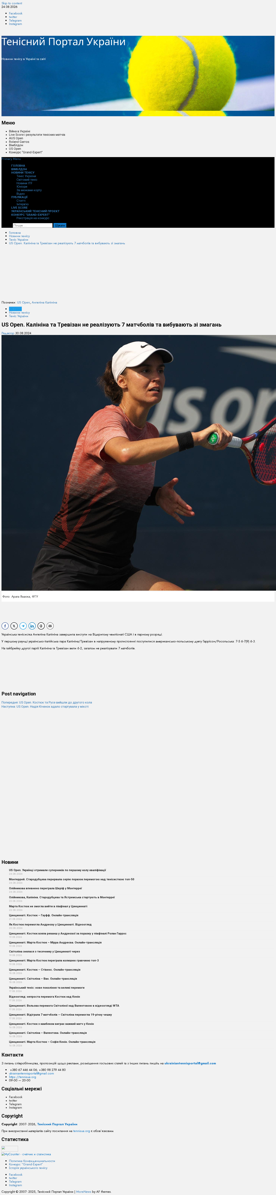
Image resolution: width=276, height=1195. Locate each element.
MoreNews (83, 1191)
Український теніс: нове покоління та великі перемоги (46, 987)
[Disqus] (138, 755)
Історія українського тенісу (28, 1168)
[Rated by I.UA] (10, 1150)
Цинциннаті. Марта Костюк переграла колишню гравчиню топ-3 (54, 960)
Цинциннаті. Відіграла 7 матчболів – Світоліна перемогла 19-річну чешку (60, 1014)
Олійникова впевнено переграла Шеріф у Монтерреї (45, 888)
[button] (11, 159)
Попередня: (47, 702)
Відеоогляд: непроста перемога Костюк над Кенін (44, 996)
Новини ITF (24, 183)
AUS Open (16, 138)
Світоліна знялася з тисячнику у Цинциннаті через (44, 951)
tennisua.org (81, 1131)
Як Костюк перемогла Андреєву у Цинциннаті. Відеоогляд (50, 924)
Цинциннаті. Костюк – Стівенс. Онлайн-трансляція (44, 969)
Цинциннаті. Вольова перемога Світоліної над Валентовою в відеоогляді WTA (64, 1005)
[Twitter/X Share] (14, 625)
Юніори (22, 186)
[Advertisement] (114, 90)
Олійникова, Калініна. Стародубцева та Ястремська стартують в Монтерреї (62, 897)
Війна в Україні (19, 131)
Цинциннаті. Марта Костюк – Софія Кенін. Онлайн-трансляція (52, 1042)
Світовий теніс (27, 179)
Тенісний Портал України (64, 41)
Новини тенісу (22, 172)
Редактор (8, 333)
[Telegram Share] (23, 625)
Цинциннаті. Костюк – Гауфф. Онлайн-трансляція (43, 915)
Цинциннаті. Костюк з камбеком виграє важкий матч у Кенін (51, 1024)
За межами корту (29, 190)
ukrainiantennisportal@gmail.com (31, 1073)
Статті (21, 200)
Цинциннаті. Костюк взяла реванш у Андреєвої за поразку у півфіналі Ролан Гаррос (68, 933)
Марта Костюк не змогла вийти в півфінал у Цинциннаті (48, 906)
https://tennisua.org (22, 1077)
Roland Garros (19, 142)
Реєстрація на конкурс (33, 218)
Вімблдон (16, 145)
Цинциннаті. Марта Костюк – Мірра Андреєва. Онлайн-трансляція (55, 942)
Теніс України (26, 176)
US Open (15, 149)
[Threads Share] (41, 625)
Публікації (19, 197)
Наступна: (45, 706)
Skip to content (12, 3)
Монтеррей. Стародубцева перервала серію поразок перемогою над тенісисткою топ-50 (71, 879)
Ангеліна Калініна (44, 302)
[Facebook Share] (5, 625)
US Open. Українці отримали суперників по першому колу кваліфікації (57, 870)
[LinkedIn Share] (32, 625)
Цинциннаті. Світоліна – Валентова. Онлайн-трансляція (48, 1033)
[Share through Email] (50, 625)
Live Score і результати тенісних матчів (37, 134)
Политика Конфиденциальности (32, 1161)
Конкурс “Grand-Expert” (26, 152)
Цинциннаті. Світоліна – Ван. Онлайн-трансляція (43, 978)
